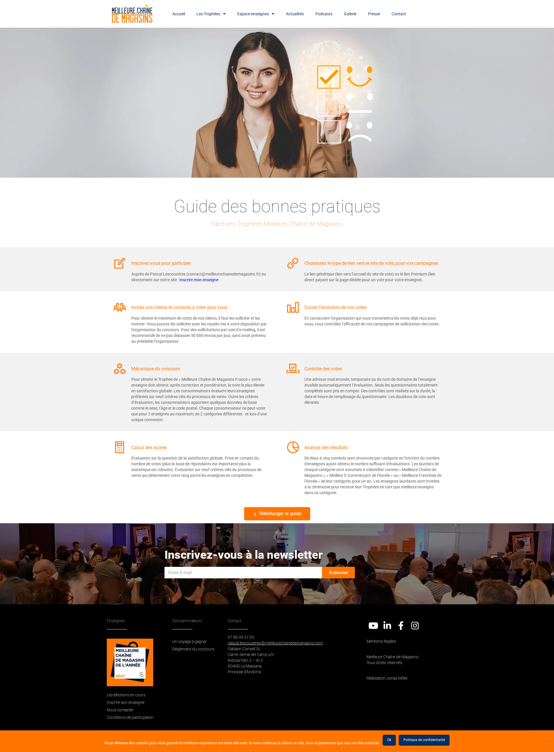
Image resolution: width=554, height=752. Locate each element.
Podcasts (323, 14)
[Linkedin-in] (387, 626)
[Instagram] (415, 626)
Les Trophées (208, 14)
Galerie (350, 14)
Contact (399, 14)
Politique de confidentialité (424, 740)
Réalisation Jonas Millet (386, 678)
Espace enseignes (253, 14)
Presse (374, 14)
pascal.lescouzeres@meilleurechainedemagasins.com (275, 643)
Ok (389, 740)
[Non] (547, 741)
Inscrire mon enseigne (198, 279)
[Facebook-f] (401, 626)
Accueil (178, 14)
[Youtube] (373, 626)
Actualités (295, 14)
